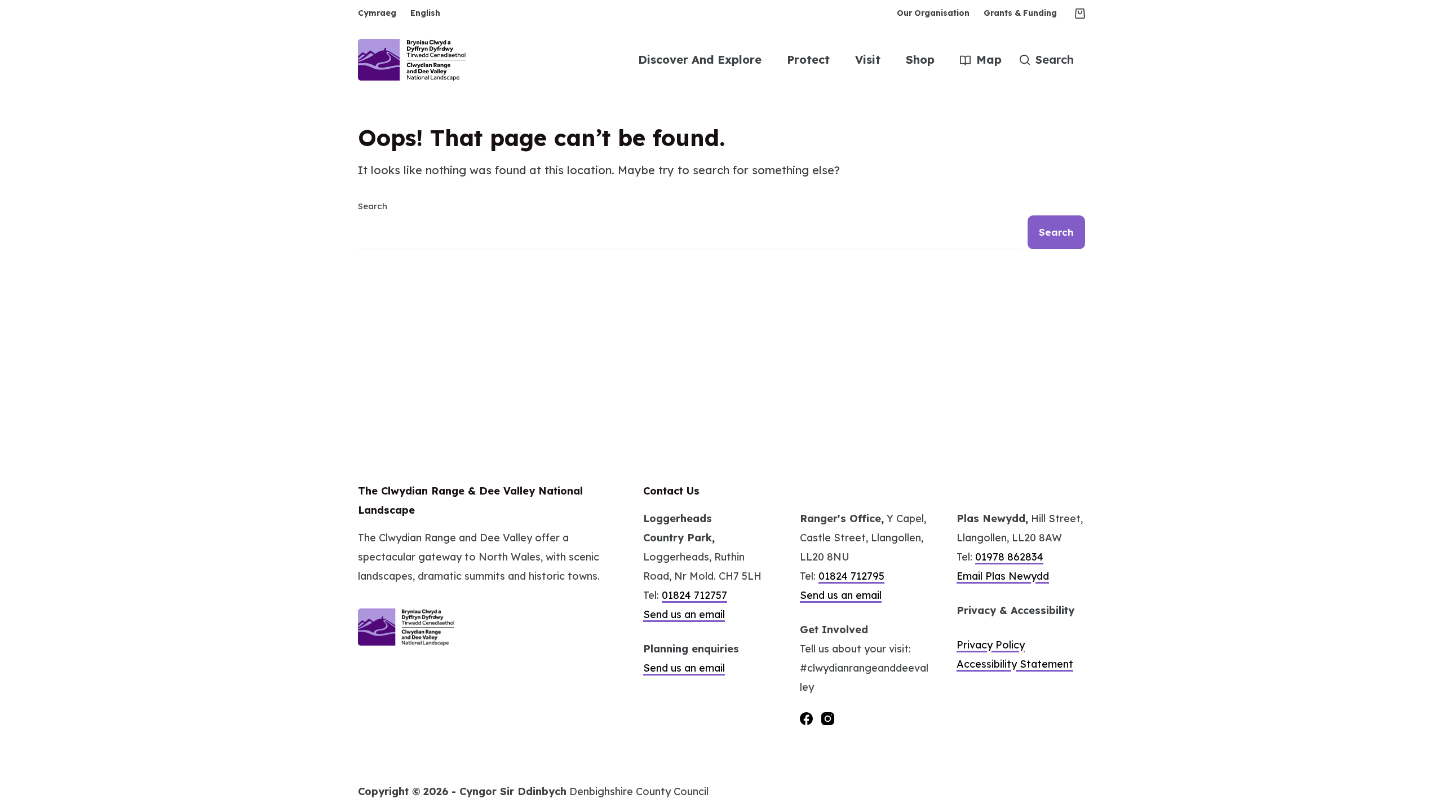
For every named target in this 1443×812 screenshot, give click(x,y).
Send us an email (684, 614)
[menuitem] (381, 13)
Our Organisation (933, 13)
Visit (867, 59)
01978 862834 (1009, 556)
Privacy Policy (991, 644)
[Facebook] (806, 718)
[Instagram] (827, 718)
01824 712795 (851, 576)
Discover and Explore (700, 59)
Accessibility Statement (1015, 663)
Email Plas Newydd (1003, 576)
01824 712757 (694, 595)
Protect (808, 59)
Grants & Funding (1020, 13)
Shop (920, 59)
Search (372, 206)
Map (989, 59)
